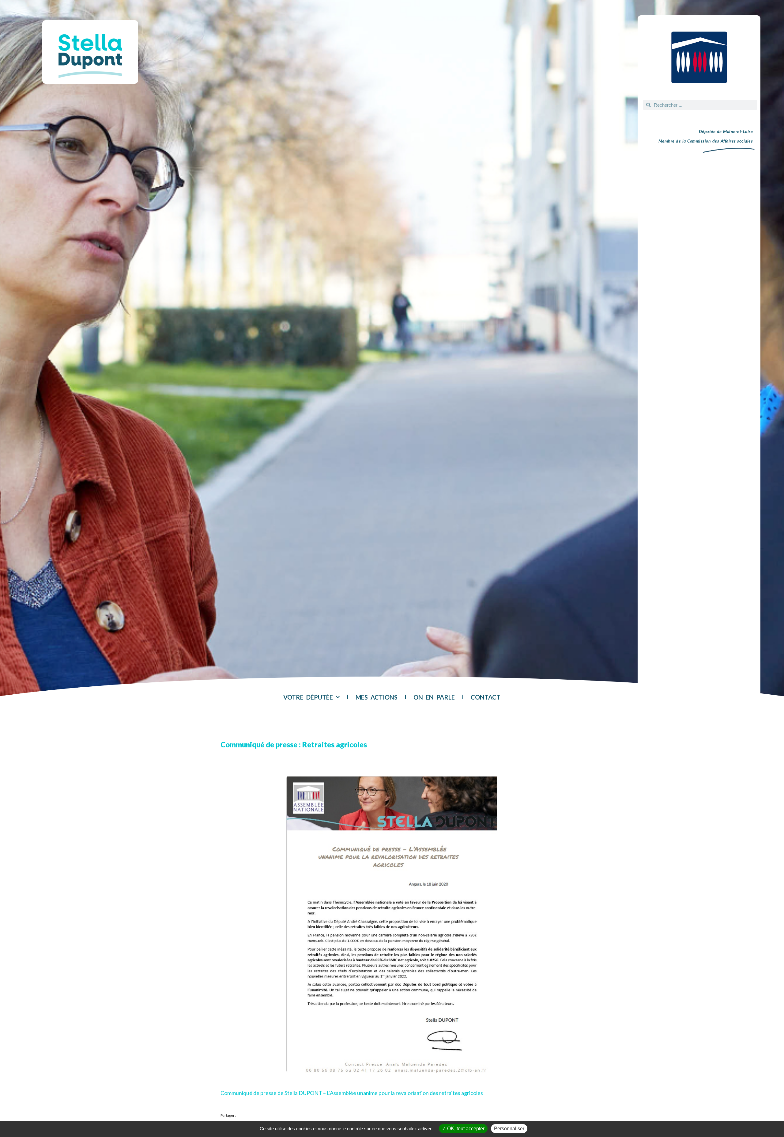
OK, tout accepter (465, 1128)
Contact (485, 697)
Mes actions (377, 697)
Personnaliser (509, 1128)
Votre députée (308, 697)
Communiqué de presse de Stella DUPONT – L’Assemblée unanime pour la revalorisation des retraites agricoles (352, 1092)
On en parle (434, 697)
